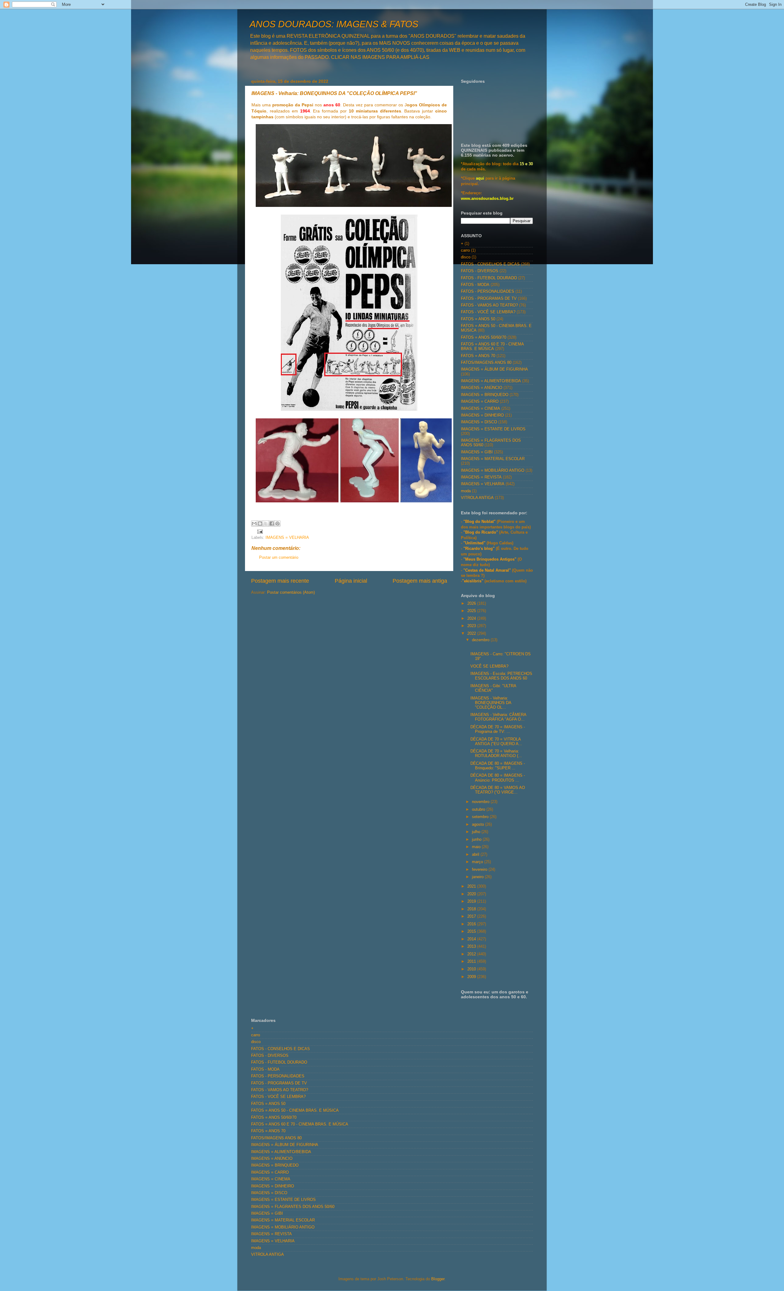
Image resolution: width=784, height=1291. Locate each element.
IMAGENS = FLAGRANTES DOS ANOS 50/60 (292, 1207)
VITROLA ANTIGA (477, 498)
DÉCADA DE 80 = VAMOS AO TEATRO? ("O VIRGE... (497, 790)
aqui (480, 178)
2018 (472, 909)
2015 (472, 931)
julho (476, 832)
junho (477, 839)
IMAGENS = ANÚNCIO (481, 388)
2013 (472, 946)
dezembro (481, 640)
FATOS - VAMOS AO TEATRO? (489, 305)
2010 (472, 969)
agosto (478, 824)
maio (477, 847)
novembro (481, 802)
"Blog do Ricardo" (481, 532)
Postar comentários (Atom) (291, 592)
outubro (479, 809)
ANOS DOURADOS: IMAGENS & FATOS (334, 24)
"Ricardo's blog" (479, 548)
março (478, 862)
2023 (472, 626)
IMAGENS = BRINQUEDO (484, 395)
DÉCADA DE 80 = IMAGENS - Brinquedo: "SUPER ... (497, 765)
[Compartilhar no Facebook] (272, 523)
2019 (472, 901)
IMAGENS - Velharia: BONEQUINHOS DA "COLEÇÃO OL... (490, 703)
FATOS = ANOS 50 (478, 319)
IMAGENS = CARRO (480, 401)
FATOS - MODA (475, 285)
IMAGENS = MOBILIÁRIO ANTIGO (492, 470)
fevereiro (480, 869)
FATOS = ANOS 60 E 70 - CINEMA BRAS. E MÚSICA (492, 346)
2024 (472, 618)
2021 (472, 886)
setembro (481, 817)
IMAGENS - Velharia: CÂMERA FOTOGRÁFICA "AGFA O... (498, 717)
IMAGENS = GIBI (477, 452)
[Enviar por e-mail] (254, 523)
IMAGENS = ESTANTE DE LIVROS (493, 429)
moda (466, 491)
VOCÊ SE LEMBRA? (489, 666)
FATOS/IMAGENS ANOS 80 (486, 362)
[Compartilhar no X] (266, 523)
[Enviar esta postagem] (259, 531)
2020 (472, 894)
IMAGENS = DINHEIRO (482, 415)
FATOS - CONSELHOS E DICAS (490, 264)
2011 (472, 961)
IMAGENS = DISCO (479, 422)
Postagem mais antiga (420, 581)
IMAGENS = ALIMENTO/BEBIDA (491, 381)
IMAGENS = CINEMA (480, 408)
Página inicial (351, 581)
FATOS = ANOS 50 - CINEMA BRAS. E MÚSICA (295, 1110)
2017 (472, 916)
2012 (472, 954)
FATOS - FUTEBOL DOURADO (489, 278)
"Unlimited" (474, 543)
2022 (472, 633)
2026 (472, 603)
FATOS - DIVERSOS (479, 271)
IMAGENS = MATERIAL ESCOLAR (493, 459)
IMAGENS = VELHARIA (287, 537)
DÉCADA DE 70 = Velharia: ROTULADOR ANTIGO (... (496, 753)
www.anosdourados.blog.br (487, 198)
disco (465, 257)
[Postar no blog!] (260, 523)
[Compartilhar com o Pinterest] (277, 523)
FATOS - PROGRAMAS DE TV (489, 298)
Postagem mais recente (280, 581)
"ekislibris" (472, 581)
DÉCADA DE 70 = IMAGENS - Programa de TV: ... (497, 729)
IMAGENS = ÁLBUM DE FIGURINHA (494, 369)
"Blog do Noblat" (479, 522)
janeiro (478, 877)
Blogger (437, 1279)
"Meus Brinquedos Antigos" (490, 559)
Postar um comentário (278, 557)
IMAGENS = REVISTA (481, 477)
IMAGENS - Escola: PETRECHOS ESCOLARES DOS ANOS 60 (501, 676)
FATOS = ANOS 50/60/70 (483, 337)
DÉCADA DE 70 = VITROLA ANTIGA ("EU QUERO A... (496, 741)
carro (465, 250)
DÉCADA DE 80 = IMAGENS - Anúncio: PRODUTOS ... (497, 777)
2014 (472, 939)
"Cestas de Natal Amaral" (487, 570)
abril (476, 854)
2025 (472, 611)
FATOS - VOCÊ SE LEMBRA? (488, 312)
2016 (472, 924)
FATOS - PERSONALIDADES (487, 291)
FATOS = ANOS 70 (478, 356)
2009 (472, 977)
